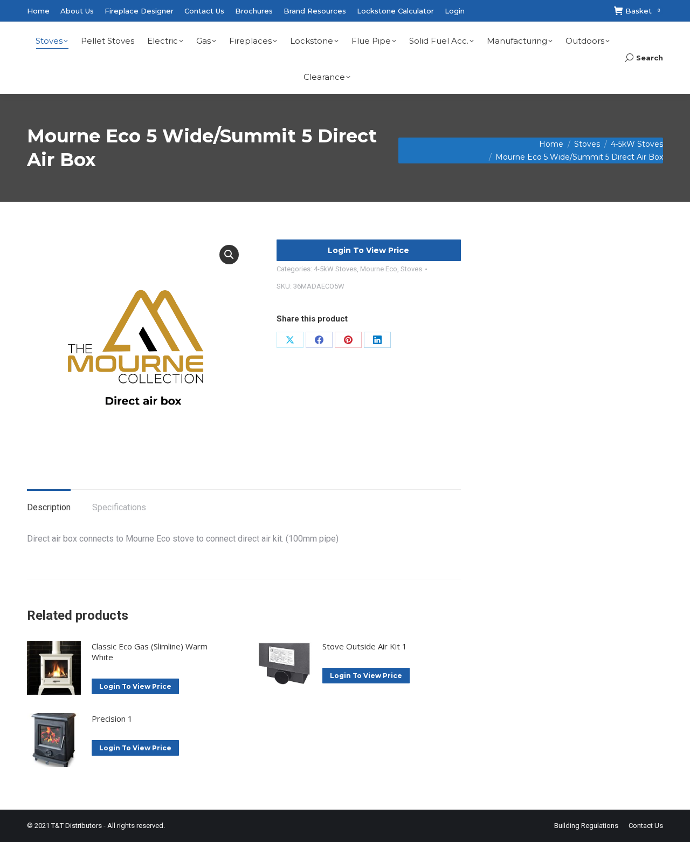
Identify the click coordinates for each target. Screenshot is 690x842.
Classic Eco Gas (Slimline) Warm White (150, 651)
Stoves (411, 269)
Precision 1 (112, 718)
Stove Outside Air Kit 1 (364, 646)
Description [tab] (49, 507)
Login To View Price (368, 250)
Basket (642, 10)
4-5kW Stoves (335, 269)
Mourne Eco (378, 269)
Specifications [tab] (119, 507)
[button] (229, 254)
